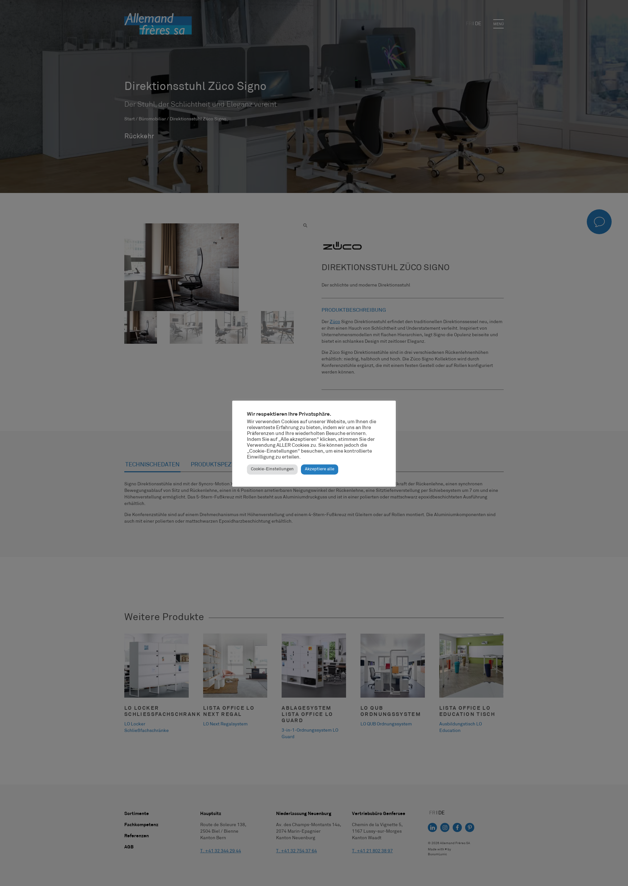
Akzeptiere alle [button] (319, 469)
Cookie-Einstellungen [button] (272, 469)
